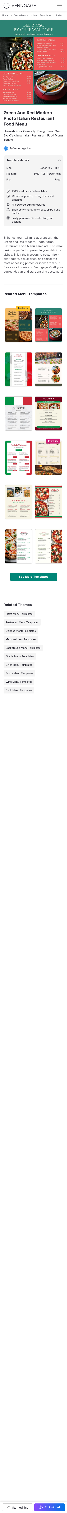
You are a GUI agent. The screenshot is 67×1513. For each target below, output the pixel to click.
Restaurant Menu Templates (22, 622)
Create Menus (21, 15)
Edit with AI (52, 1507)
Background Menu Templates (23, 647)
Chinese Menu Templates (21, 630)
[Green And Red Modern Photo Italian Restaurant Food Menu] (48, 325)
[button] (17, 1507)
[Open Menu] (59, 6)
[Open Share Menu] (59, 148)
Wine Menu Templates (19, 681)
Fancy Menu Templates (19, 673)
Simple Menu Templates (20, 656)
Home (5, 15)
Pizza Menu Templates (19, 613)
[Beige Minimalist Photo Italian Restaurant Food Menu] (48, 546)
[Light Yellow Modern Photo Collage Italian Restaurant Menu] (18, 502)
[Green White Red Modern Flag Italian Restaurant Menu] (18, 369)
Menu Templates (42, 15)
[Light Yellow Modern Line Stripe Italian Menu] (48, 502)
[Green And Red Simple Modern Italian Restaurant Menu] (18, 458)
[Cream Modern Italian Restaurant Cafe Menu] (48, 458)
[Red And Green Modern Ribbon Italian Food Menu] (48, 413)
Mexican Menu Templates (21, 639)
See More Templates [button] (33, 576)
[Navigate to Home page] (20, 6)
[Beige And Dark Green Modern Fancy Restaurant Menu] (48, 369)
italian (59, 15)
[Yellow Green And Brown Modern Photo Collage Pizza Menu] (18, 325)
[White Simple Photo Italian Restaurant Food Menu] (18, 546)
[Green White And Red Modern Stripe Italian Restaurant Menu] (18, 413)
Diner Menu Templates (19, 664)
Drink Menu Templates (19, 690)
